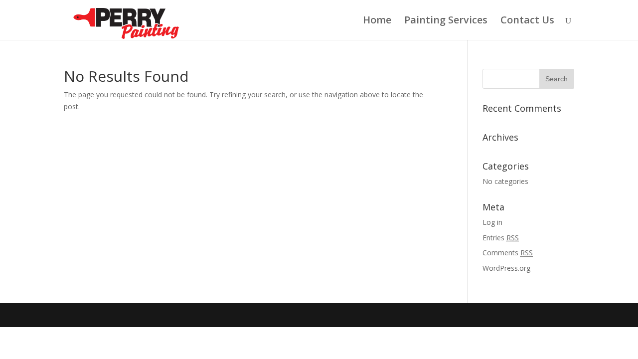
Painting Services (445, 21)
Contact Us (527, 21)
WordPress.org (506, 268)
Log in (492, 222)
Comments (507, 252)
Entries (500, 237)
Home (377, 21)
